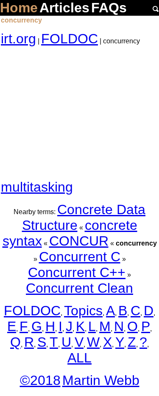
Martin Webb (100, 380)
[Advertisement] (79, 113)
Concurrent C (79, 256)
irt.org (18, 38)
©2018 (40, 380)
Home (19, 7)
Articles (64, 7)
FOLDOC (69, 38)
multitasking (37, 187)
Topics (83, 310)
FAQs (109, 7)
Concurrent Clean (79, 288)
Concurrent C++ (77, 272)
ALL (79, 357)
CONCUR (79, 241)
